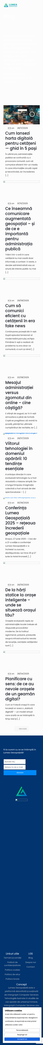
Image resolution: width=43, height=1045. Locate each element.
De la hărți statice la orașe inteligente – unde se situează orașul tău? (20, 602)
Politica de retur (12, 974)
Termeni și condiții (12, 957)
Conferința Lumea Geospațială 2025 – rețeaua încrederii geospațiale (20, 520)
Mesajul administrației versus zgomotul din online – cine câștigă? (19, 395)
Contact (30, 966)
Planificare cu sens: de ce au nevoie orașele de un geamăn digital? (20, 689)
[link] (22, 874)
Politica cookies (12, 969)
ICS (9, 128)
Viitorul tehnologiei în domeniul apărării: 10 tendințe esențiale (18, 456)
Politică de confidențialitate (12, 964)
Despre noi (30, 962)
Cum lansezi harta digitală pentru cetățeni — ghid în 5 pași (21, 140)
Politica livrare (12, 979)
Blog (30, 957)
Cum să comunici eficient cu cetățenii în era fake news (20, 316)
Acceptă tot (22, 1039)
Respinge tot (22, 1035)
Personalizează (22, 1030)
